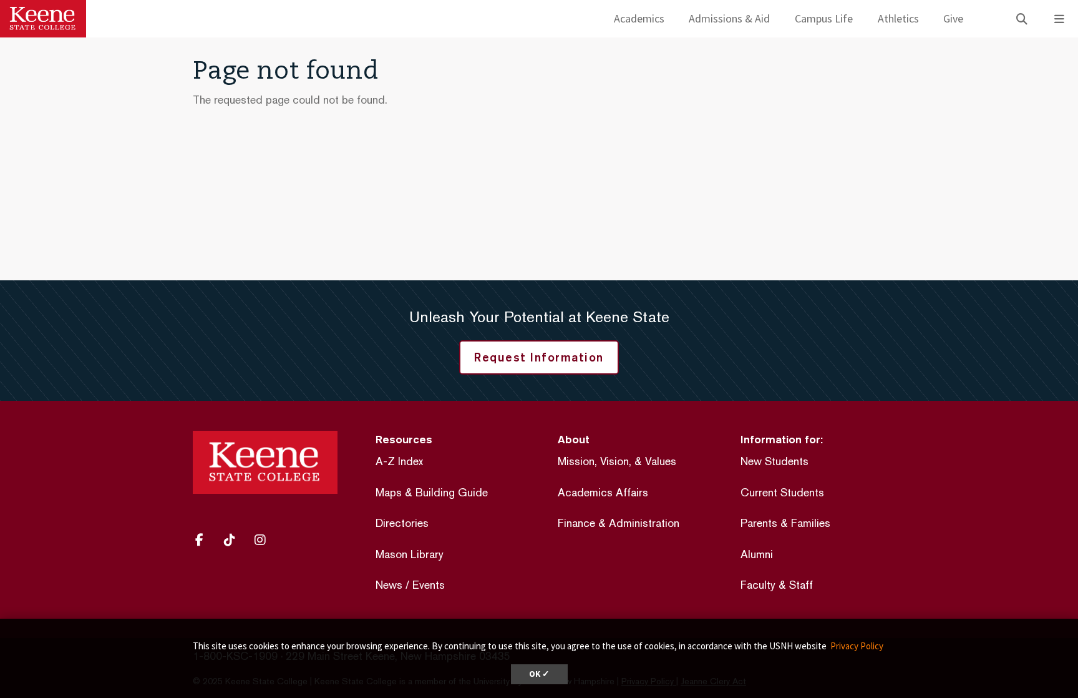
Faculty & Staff (777, 584)
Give (953, 18)
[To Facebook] (205, 540)
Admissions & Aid (729, 18)
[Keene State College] (43, 18)
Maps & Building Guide (432, 492)
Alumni (757, 554)
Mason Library (410, 554)
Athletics (898, 18)
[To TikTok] (234, 540)
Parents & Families (785, 522)
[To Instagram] (264, 540)
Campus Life (824, 18)
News (389, 584)
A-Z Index (399, 461)
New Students (774, 461)
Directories (402, 522)
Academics (639, 18)
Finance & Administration (618, 522)
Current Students (782, 492)
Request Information (539, 357)
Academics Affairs (603, 492)
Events (428, 584)
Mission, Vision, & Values (617, 461)
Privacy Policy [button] (856, 646)
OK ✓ (539, 674)
